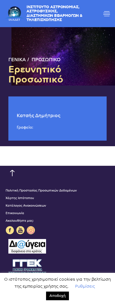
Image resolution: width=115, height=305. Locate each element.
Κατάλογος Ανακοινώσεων (26, 205)
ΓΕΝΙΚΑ (17, 60)
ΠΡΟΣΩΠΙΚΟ (46, 60)
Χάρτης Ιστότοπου (20, 198)
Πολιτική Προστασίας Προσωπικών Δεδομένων (41, 190)
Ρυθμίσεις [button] (85, 287)
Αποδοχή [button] (57, 296)
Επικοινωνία (15, 213)
